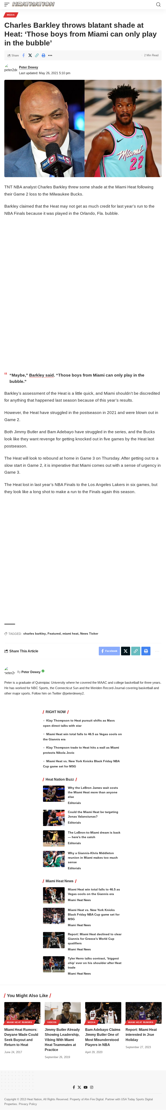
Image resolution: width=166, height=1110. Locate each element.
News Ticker (89, 633)
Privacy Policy (28, 1104)
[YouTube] (86, 1087)
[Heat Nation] (33, 4)
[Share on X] (30, 55)
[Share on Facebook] (23, 55)
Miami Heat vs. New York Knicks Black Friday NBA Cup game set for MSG (94, 914)
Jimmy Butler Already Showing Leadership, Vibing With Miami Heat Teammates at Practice (62, 1040)
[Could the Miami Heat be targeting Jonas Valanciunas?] (54, 818)
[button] (8, 4)
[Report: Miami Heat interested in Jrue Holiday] (144, 1013)
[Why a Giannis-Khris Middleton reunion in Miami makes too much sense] (54, 859)
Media (11, 15)
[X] (79, 1087)
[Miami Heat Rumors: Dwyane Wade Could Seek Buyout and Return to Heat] (22, 1013)
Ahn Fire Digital (94, 1099)
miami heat (70, 633)
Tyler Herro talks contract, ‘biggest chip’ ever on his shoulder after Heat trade (94, 963)
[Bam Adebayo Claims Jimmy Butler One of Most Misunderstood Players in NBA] (103, 1013)
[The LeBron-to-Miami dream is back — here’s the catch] (54, 838)
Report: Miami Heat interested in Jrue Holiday (141, 1034)
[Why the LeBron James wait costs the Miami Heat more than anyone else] (54, 794)
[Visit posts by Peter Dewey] (10, 70)
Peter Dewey (28, 67)
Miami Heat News (79, 900)
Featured (54, 633)
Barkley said (41, 375)
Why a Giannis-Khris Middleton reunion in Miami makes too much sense (93, 857)
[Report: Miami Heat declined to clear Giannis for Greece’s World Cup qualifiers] (54, 940)
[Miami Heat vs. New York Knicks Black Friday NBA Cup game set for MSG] (54, 916)
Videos (52, 1022)
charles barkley (34, 633)
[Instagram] (91, 1087)
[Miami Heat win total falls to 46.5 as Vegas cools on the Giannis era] (54, 895)
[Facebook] (74, 1087)
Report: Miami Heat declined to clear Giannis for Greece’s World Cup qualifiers (94, 938)
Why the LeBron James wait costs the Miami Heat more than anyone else (93, 792)
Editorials (74, 803)
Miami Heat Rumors (19, 1022)
